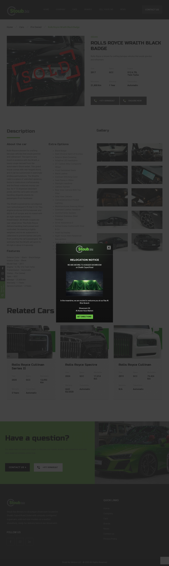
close (109, 247)
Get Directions (84, 317)
